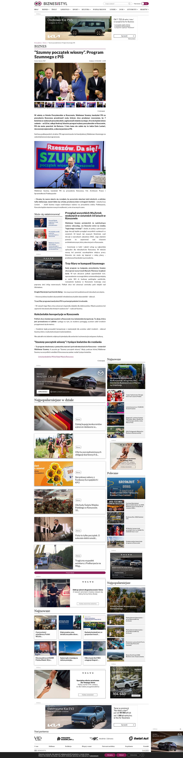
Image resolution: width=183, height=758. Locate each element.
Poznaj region (99, 9)
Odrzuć (121, 755)
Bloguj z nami (87, 746)
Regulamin (129, 746)
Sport (75, 9)
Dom (121, 9)
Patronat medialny (108, 746)
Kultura (85, 9)
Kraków (143, 9)
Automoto (131, 9)
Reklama (52, 746)
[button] (38, 104)
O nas (36, 746)
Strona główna (38, 43)
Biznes (45, 9)
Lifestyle (65, 9)
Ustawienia (133, 755)
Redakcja (68, 746)
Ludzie (113, 9)
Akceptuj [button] (110, 755)
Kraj (36, 9)
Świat (54, 9)
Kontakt (146, 746)
